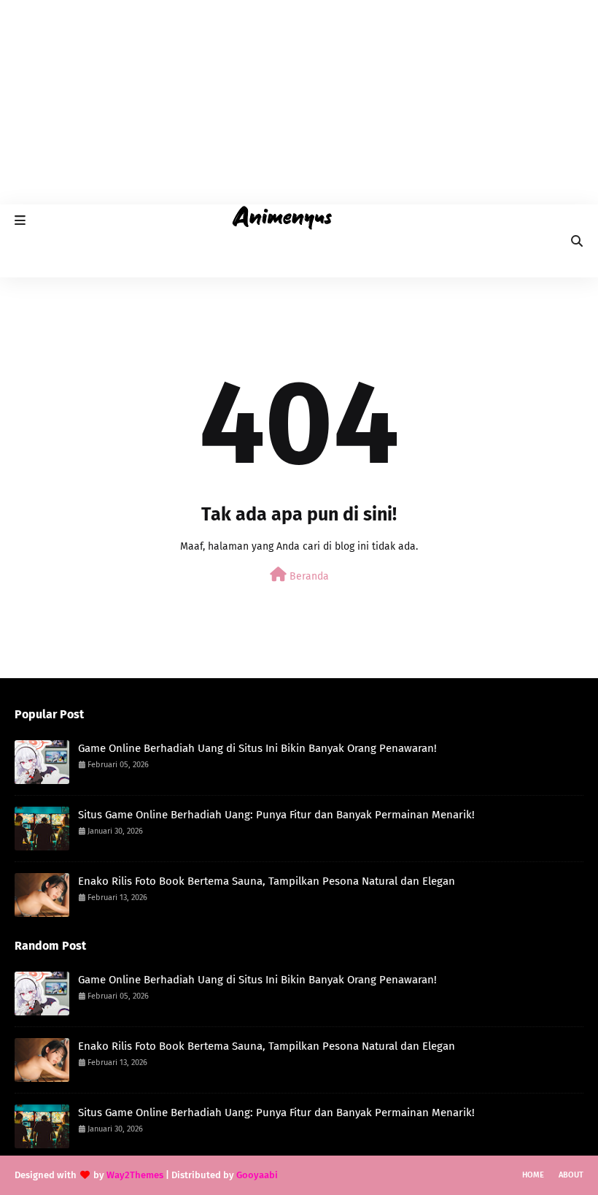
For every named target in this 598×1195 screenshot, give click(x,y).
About (571, 1175)
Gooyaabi (257, 1174)
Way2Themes (134, 1174)
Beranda (308, 576)
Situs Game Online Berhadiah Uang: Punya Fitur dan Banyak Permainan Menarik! (276, 814)
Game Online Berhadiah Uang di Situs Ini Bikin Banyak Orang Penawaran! (257, 748)
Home (533, 1175)
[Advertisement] (299, 102)
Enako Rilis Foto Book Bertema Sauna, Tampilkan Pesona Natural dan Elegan (266, 881)
